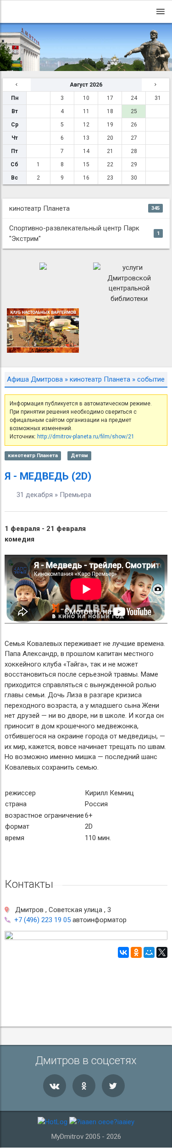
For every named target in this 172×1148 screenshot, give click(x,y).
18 (110, 111)
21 (110, 151)
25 (134, 111)
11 (86, 111)
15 (86, 164)
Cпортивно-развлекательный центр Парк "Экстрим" (84, 233)
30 (134, 178)
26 (134, 124)
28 (134, 151)
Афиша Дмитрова (35, 379)
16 (86, 178)
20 (110, 138)
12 (86, 124)
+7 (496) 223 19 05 (42, 920)
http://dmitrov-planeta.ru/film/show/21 (85, 436)
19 (110, 124)
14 (86, 151)
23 (110, 178)
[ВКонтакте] (123, 952)
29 (134, 164)
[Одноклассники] (136, 952)
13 (86, 138)
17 (110, 98)
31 (158, 98)
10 (86, 98)
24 (134, 98)
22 (110, 164)
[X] (161, 952)
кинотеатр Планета (84, 208)
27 (134, 138)
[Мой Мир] (149, 952)
